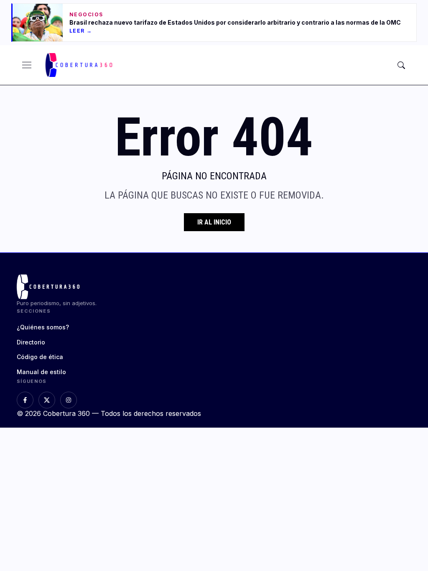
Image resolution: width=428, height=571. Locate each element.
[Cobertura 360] (79, 65)
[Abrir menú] (27, 65)
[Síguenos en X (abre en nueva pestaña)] (46, 400)
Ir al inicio (214, 222)
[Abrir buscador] (401, 65)
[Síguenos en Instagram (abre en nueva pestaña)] (68, 400)
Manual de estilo (41, 371)
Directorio (31, 342)
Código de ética (40, 356)
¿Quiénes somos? (43, 327)
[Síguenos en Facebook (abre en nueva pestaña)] (25, 400)
